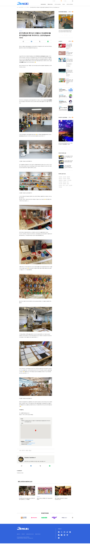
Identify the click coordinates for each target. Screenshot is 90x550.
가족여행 (64, 178)
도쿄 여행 (60, 183)
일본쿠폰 (71, 55)
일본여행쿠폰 (68, 55)
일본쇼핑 (69, 54)
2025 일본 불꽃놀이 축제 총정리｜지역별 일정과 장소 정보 (68, 157)
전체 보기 (70, 11)
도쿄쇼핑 (60, 185)
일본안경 (67, 48)
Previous (62, 147)
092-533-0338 (29, 444)
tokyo (64, 185)
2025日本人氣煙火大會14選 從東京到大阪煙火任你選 (68, 161)
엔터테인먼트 (69, 63)
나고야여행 (67, 65)
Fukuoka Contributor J (30, 457)
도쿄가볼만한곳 (68, 66)
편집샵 (30, 450)
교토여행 (70, 185)
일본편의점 (60, 180)
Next (69, 147)
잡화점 (27, 450)
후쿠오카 (23, 450)
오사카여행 (69, 180)
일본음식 (65, 180)
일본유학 (64, 183)
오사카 (67, 185)
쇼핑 (20, 450)
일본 (68, 183)
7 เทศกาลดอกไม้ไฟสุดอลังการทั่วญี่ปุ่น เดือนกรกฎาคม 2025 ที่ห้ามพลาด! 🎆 (68, 166)
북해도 (69, 74)
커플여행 (68, 178)
